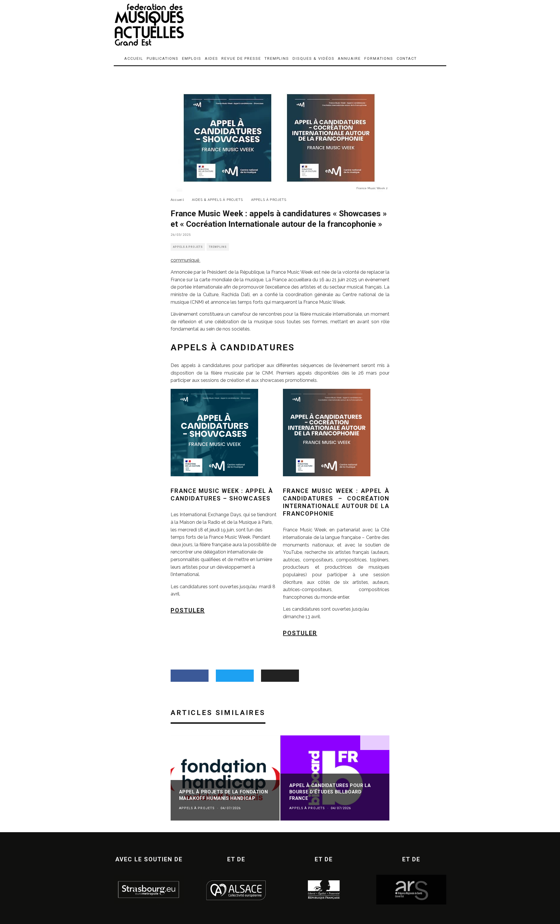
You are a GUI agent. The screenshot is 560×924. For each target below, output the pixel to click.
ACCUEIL (133, 58)
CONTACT (407, 58)
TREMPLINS (277, 58)
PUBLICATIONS (162, 58)
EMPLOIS (191, 58)
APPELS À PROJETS (188, 246)
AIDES (211, 58)
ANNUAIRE (349, 58)
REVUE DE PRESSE (241, 58)
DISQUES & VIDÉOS (313, 58)
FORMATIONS (378, 58)
